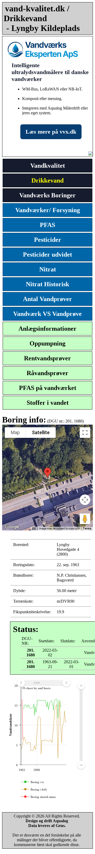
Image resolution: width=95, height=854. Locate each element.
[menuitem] (43, 682)
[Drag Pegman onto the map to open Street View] (85, 519)
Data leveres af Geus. (47, 825)
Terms (87, 528)
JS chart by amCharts (36, 688)
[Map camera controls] (85, 499)
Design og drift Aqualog (47, 821)
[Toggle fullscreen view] (85, 432)
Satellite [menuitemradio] (41, 432)
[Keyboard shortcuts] (34, 528)
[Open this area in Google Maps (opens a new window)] (12, 527)
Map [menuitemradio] (15, 432)
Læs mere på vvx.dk (51, 131)
